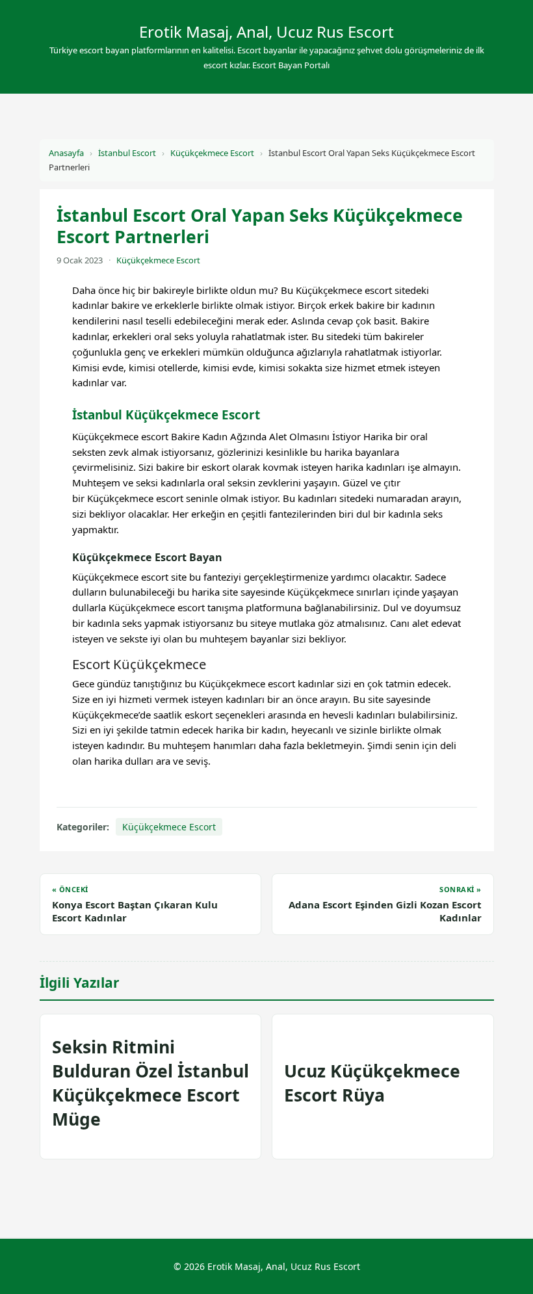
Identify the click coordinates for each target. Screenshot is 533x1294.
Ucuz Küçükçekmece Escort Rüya (372, 1083)
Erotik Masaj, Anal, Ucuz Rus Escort (266, 31)
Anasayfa (66, 153)
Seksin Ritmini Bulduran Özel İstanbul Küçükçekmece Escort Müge (150, 1083)
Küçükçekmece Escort (212, 153)
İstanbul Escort (127, 153)
